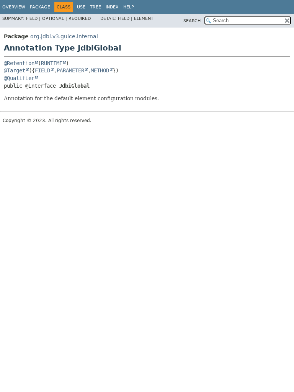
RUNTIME (51, 63)
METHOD (100, 70)
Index (112, 7)
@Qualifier (19, 78)
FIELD (42, 70)
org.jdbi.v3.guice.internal (64, 36)
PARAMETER (70, 70)
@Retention (19, 63)
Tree (95, 7)
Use (81, 7)
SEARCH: (192, 20)
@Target (14, 70)
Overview (13, 7)
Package (40, 7)
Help (128, 7)
